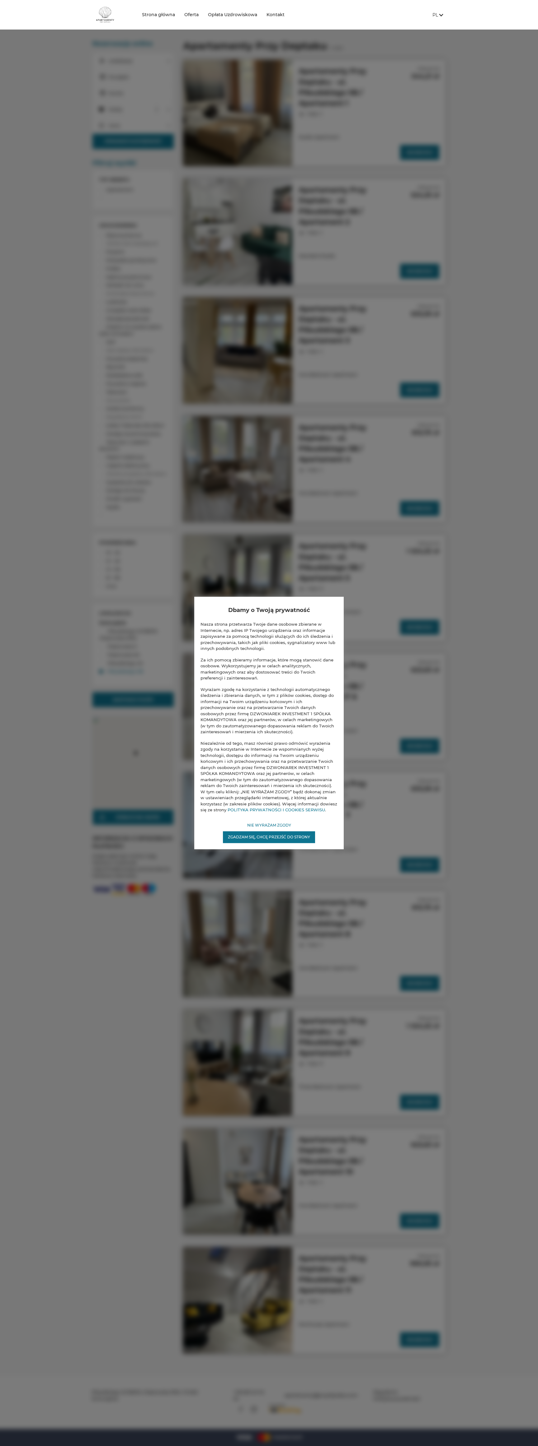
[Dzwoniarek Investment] (112, 15)
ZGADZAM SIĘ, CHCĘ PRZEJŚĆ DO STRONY (269, 837)
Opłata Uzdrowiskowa (232, 14)
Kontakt (276, 14)
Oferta (191, 14)
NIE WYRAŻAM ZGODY (269, 825)
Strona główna (158, 14)
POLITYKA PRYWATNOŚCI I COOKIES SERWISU (276, 809)
